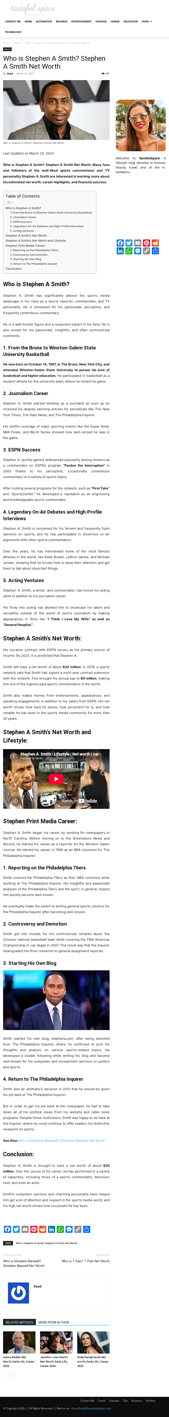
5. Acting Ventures (22, 230)
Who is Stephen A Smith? (23, 208)
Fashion (101, 21)
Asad (10, 73)
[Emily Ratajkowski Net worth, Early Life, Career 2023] (93, 1342)
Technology (13, 32)
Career (114, 21)
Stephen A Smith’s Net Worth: (26, 235)
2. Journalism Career (23, 217)
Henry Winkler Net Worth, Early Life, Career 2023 (19, 1362)
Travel (102, 1401)
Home (28, 21)
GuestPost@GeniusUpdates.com (91, 1408)
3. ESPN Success (21, 221)
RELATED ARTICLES (19, 1322)
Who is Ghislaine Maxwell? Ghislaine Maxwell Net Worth (61, 1140)
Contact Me (13, 21)
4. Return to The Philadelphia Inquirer (33, 263)
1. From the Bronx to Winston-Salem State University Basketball (51, 212)
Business (61, 21)
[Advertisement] (141, 69)
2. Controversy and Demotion (29, 254)
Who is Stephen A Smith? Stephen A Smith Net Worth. (47, 1243)
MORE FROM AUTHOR (54, 1322)
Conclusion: (14, 268)
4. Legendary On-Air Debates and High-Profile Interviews (47, 226)
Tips (125, 1401)
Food (145, 21)
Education (130, 21)
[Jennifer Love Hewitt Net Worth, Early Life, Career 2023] (56, 1342)
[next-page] (13, 1374)
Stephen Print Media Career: (26, 245)
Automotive (44, 21)
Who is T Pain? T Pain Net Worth (86, 1261)
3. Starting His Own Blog (25, 259)
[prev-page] (6, 1374)
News (18, 43)
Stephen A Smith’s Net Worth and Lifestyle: (36, 240)
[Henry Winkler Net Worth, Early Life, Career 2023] (19, 1342)
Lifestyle (114, 1401)
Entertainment (81, 21)
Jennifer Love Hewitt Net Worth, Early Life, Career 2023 (54, 1362)
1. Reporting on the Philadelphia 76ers (34, 250)
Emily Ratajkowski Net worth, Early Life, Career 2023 (92, 1362)
